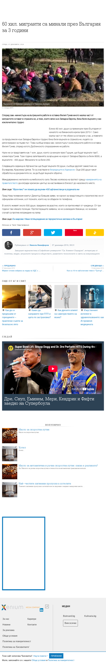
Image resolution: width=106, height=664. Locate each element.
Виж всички (70, 623)
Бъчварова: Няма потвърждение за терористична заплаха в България (47, 219)
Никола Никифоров (39, 245)
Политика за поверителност (61, 660)
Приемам (56, 655)
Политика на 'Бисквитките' (15, 647)
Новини (6, 624)
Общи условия (39, 660)
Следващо (97, 265)
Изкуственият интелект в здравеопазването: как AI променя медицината (92, 317)
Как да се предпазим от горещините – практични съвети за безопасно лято (12, 317)
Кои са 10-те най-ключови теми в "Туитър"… (85, 270)
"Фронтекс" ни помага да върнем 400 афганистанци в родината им (45, 189)
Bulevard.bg (69, 616)
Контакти (32, 624)
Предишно (9, 265)
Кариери (31, 619)
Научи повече (40, 655)
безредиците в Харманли (62, 169)
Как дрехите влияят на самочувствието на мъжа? (66, 314)
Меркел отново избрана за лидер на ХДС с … (21, 270)
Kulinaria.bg (90, 616)
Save (75, 230)
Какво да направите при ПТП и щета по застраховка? (39, 314)
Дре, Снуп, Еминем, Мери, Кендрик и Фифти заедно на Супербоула (49, 401)
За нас (5, 619)
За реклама (8, 630)
